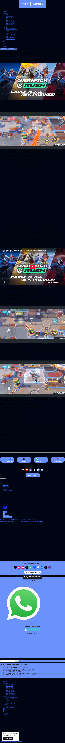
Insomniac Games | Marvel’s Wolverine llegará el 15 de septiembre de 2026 (21, 521)
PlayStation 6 (9, 16)
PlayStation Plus (10, 23)
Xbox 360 (8, 33)
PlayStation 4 (9, 19)
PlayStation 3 (9, 20)
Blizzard (5, 512)
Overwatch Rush (7, 517)
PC (4, 40)
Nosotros (20, 741)
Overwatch (6, 515)
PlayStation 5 (9, 17)
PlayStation (6, 14)
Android (5, 511)
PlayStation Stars (10, 26)
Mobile (5, 43)
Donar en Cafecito (8, 738)
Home (4, 11)
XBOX (5, 27)
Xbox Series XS (10, 30)
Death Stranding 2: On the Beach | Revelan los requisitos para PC (18, 519)
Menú (1, 9)
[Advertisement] (32, 183)
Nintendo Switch (10, 39)
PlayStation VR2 (10, 21)
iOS (4, 514)
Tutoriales (5, 42)
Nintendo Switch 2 (11, 37)
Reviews (5, 44)
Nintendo (5, 36)
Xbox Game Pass (10, 34)
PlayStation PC (10, 24)
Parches (5, 46)
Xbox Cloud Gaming (11, 29)
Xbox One (9, 31)
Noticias (5, 13)
